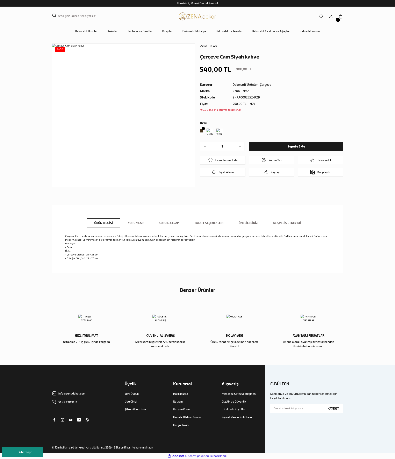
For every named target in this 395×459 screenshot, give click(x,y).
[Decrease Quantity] (204, 146)
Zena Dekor (208, 46)
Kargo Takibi (181, 425)
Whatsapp (25, 452)
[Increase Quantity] (239, 146)
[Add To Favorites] (222, 160)
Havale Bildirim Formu (187, 417)
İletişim (178, 401)
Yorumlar (136, 223)
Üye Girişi (131, 401)
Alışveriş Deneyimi (287, 223)
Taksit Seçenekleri (208, 223)
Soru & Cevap (169, 223)
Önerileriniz (248, 223)
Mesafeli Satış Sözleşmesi (239, 393)
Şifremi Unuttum (135, 409)
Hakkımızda (180, 393)
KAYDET (333, 408)
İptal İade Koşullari (234, 409)
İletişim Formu (182, 409)
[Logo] (197, 16)
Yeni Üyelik (132, 393)
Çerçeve (265, 84)
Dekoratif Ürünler (245, 84)
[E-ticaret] (197, 456)
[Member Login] (330, 16)
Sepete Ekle (296, 146)
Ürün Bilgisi (103, 223)
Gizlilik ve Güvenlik (234, 401)
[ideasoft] (176, 456)
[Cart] (340, 16)
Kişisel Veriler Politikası (237, 417)
